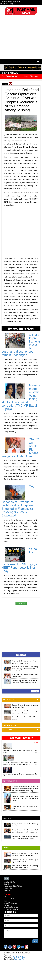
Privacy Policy (8, 888)
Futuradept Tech (19, 959)
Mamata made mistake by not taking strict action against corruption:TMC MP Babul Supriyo (25, 669)
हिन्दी (7, 4)
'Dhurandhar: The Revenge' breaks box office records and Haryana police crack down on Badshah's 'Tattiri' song (25, 789)
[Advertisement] (21, 37)
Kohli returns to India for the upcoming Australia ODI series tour (25, 867)
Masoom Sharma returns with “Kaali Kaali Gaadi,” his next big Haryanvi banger (25, 798)
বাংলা (11, 4)
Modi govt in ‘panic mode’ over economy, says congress (25, 662)
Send (35, 941)
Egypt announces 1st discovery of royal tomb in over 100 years (25, 712)
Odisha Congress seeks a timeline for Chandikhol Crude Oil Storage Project (25, 682)
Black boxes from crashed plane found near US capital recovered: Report (25, 837)
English (2, 4)
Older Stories (21, 603)
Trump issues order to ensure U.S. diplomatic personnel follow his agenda (25, 831)
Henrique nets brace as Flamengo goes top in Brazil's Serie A (25, 861)
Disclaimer (7, 890)
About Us (6, 884)
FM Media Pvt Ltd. (19, 957)
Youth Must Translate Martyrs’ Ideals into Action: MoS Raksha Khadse (25, 854)
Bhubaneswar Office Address (13, 886)
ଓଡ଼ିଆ (15, 4)
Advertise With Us (9, 882)
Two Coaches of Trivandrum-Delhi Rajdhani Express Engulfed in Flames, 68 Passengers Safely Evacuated (18, 500)
